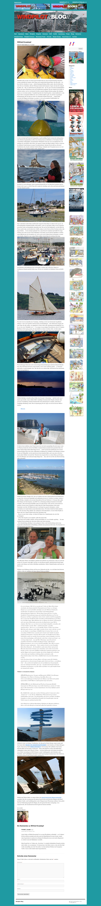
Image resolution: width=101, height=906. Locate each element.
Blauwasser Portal (40, 37)
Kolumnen (45, 34)
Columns (71, 70)
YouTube (74, 37)
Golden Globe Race (73, 83)
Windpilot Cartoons (29, 37)
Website (18, 888)
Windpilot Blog (19, 901)
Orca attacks (72, 75)
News (27, 34)
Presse (68, 34)
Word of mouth (72, 77)
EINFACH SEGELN (35, 747)
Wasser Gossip (57, 37)
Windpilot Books (18, 37)
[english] (70, 45)
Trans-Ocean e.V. (66, 37)
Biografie (38, 34)
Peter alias (72, 71)
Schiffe (55, 34)
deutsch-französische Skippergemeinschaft (51, 797)
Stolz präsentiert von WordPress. (76, 902)
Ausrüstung (61, 34)
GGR (50, 34)
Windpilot (32, 34)
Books (71, 82)
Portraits (49, 37)
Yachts (71, 72)
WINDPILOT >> (64, 2)
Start (15, 34)
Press (71, 81)
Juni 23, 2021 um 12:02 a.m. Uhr (27, 831)
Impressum (17, 2)
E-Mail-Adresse (20, 883)
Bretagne (23, 408)
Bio (70, 69)
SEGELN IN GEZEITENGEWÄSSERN (36, 745)
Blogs (72, 34)
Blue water (72, 74)
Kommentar (19, 862)
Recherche (78, 34)
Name (18, 879)
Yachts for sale (72, 84)
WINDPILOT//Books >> (79, 2)
